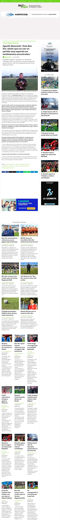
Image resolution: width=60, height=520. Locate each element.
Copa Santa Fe (49, 1)
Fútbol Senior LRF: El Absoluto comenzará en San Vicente (32, 446)
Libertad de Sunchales (7, 166)
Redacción (8, 57)
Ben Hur (28, 164)
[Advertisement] (30, 30)
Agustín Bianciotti (10, 164)
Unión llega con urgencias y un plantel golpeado (32, 346)
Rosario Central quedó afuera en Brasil (19, 398)
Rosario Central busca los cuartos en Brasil (7, 346)
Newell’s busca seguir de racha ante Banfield (6, 445)
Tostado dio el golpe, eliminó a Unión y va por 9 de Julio (49, 92)
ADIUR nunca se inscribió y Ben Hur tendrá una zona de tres (29, 240)
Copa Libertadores (6, 351)
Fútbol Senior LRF (31, 453)
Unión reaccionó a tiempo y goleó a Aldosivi (6, 399)
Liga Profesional (31, 1)
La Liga (5, 1)
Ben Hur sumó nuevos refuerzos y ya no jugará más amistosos (9, 240)
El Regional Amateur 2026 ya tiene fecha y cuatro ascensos (9, 313)
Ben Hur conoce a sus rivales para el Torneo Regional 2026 (9, 278)
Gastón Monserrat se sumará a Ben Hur (28, 312)
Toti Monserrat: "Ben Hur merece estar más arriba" (28, 278)
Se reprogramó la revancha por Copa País (32, 493)
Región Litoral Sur (24, 166)
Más (56, 1)
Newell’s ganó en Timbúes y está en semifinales (19, 445)
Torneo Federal (13, 1)
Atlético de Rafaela (20, 164)
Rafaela (3, 500)
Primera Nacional (22, 1)
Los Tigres (16, 166)
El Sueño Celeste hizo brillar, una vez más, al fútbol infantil (7, 494)
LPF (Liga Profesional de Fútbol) (31, 353)
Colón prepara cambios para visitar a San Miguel (32, 398)
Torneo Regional (40, 1)
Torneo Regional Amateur (11, 43)
